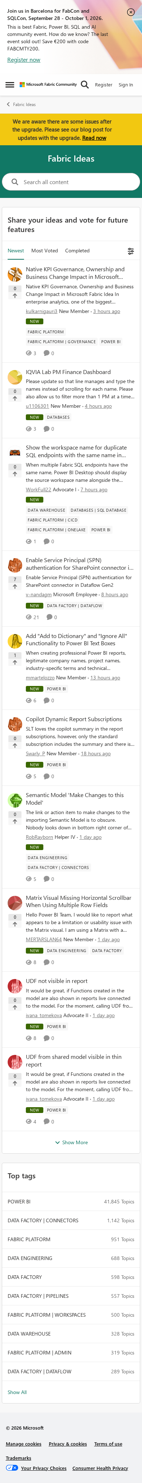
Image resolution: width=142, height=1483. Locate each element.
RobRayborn (39, 836)
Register (104, 84)
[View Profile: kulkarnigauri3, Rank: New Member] (15, 274)
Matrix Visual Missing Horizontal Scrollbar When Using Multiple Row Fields (78, 901)
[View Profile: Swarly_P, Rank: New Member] (15, 724)
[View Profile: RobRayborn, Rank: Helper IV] (15, 800)
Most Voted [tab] (44, 250)
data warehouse (29, 1333)
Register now (23, 59)
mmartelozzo (40, 677)
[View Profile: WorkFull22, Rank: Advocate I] (15, 453)
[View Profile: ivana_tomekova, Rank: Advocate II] (15, 986)
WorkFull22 (38, 489)
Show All (17, 1392)
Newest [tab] (16, 250)
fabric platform (29, 1239)
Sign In (126, 84)
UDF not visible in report (56, 980)
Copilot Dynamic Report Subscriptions (74, 719)
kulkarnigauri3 (42, 311)
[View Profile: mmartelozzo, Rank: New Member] (15, 641)
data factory (25, 1276)
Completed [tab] (77, 250)
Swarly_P (35, 753)
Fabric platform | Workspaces (47, 1314)
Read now (94, 137)
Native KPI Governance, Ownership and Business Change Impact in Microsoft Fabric (75, 273)
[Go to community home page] (48, 84)
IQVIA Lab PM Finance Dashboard (68, 371)
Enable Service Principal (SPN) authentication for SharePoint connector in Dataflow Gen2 (79, 564)
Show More (75, 1142)
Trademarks (18, 1458)
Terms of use (108, 1444)
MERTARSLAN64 (44, 939)
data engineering (30, 1258)
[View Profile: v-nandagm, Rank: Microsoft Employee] (15, 565)
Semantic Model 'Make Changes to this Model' (75, 798)
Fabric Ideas (24, 104)
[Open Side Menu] (10, 84)
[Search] (84, 84)
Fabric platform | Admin (39, 1352)
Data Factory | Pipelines (38, 1295)
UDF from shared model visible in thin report (74, 1060)
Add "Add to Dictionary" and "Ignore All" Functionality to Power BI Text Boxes (76, 639)
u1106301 (37, 405)
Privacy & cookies (68, 1444)
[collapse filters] (129, 250)
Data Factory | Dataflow (39, 1371)
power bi (19, 1201)
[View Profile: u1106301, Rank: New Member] (15, 377)
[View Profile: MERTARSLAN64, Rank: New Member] (15, 903)
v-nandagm (39, 594)
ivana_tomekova (44, 1015)
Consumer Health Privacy (100, 1468)
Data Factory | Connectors (43, 1220)
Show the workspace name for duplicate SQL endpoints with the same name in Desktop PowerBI (76, 451)
